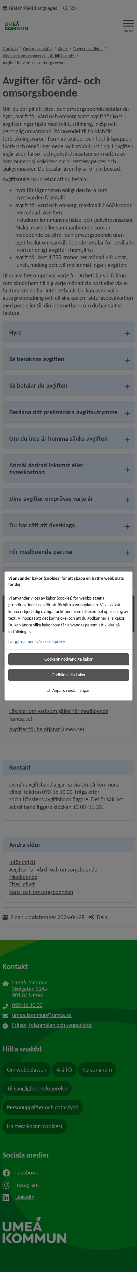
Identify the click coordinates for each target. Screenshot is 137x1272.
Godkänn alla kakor (69, 675)
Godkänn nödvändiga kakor (68, 659)
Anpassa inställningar (71, 690)
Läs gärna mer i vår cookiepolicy (36, 641)
